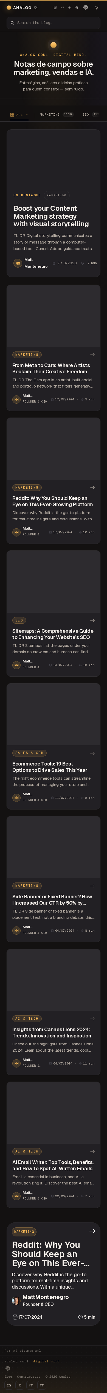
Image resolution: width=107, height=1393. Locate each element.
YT (31, 1385)
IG (9, 1385)
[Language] (85, 7)
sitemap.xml (30, 1351)
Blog (8, 1377)
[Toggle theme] (96, 7)
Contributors (28, 1377)
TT (42, 1385)
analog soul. (33, 1361)
